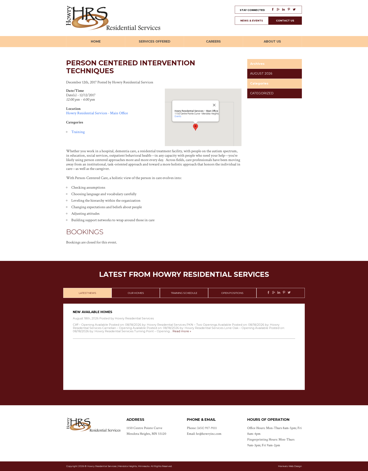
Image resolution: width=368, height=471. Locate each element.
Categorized (262, 93)
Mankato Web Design (290, 466)
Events (178, 116)
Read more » (181, 331)
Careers (213, 41)
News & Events (251, 20)
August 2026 (261, 73)
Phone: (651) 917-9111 (202, 428)
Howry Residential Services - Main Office (97, 113)
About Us (272, 41)
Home (96, 41)
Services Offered (154, 41)
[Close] (214, 105)
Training (78, 131)
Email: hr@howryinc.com (204, 434)
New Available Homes (92, 312)
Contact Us (285, 20)
